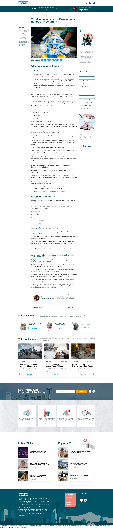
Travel (46, 3)
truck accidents (41, 228)
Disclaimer (68, 500)
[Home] (23, 3)
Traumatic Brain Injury (39, 211)
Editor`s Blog (69, 504)
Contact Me (81, 3)
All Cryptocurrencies (86, 77)
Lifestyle (41, 3)
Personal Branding (87, 99)
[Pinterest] (93, 3)
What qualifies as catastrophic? (23, 38)
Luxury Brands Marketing (88, 139)
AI (86, 75)
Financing (87, 91)
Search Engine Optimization (87, 102)
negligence (34, 206)
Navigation (68, 502)
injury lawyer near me (59, 191)
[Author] (53, 299)
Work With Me (69, 497)
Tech (37, 3)
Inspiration (52, 3)
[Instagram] (90, 3)
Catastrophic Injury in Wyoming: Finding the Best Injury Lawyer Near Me (24, 43)
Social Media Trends (86, 105)
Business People (87, 80)
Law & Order (87, 94)
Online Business (86, 96)
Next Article (71, 307)
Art (64, 3)
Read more (34, 328)
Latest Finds (69, 3)
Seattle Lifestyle (59, 3)
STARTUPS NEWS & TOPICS (87, 108)
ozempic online (16, 527)
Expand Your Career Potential (86, 87)
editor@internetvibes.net (85, 497)
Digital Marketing (87, 83)
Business (32, 3)
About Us (76, 3)
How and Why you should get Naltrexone (16, 525)
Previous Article (38, 307)
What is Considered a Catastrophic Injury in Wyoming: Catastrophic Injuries (24, 32)
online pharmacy (80, 525)
